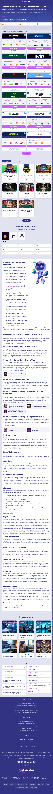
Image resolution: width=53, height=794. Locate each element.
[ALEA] (15, 782)
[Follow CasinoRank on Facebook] (18, 766)
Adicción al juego (26, 732)
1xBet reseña (39, 50)
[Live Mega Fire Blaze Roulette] (10, 173)
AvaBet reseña (14, 108)
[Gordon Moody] (35, 782)
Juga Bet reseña (13, 148)
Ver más (26, 153)
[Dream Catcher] (43, 173)
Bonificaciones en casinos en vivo (26, 728)
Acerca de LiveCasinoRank (26, 743)
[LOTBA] (5, 782)
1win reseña (39, 69)
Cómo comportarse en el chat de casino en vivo (26, 714)
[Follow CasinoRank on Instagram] (21, 766)
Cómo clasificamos (26, 748)
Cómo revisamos (26, 746)
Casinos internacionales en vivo (26, 735)
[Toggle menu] (2, 1)
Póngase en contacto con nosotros (26, 750)
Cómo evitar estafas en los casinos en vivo (26, 712)
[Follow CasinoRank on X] (24, 766)
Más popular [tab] (7, 161)
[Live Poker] (27, 190)
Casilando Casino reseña (39, 89)
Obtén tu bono (13, 48)
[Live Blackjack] (10, 190)
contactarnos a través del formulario (33, 605)
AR (25, 769)
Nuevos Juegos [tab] (17, 161)
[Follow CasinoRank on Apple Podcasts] (34, 766)
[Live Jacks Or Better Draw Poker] (27, 208)
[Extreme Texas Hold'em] (10, 208)
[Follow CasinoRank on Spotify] (31, 766)
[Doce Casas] (25, 782)
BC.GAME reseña (13, 128)
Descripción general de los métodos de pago (26, 730)
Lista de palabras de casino (26, 725)
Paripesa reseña (39, 148)
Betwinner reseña (14, 69)
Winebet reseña (13, 89)
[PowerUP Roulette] (27, 173)
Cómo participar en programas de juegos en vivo (26, 717)
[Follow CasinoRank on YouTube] (27, 766)
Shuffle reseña (39, 128)
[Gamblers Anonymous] (44, 782)
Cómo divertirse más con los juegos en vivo (26, 710)
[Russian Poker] (43, 190)
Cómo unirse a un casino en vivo (26, 707)
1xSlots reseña (14, 50)
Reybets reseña (39, 108)
